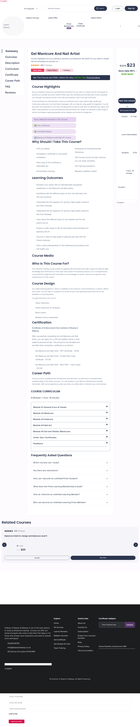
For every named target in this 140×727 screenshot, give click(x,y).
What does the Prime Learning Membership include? (57, 486)
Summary (11, 51)
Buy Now (103, 558)
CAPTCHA (13, 714)
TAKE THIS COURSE (126, 101)
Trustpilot (3, 1)
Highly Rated (52, 70)
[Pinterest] (30, 657)
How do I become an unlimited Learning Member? (56, 494)
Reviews (10, 92)
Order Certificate (80, 25)
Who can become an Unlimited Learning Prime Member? (59, 502)
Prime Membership (69, 26)
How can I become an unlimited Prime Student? (55, 478)
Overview (11, 57)
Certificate (11, 74)
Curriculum (12, 68)
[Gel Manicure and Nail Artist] (127, 54)
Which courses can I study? (46, 462)
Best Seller (38, 70)
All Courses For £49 (127, 110)
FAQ (7, 86)
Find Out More (93, 77)
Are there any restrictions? (45, 470)
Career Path (12, 80)
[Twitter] (15, 657)
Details (37, 558)
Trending (66, 70)
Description (12, 63)
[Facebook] (7, 657)
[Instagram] (23, 657)
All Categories (29, 9)
